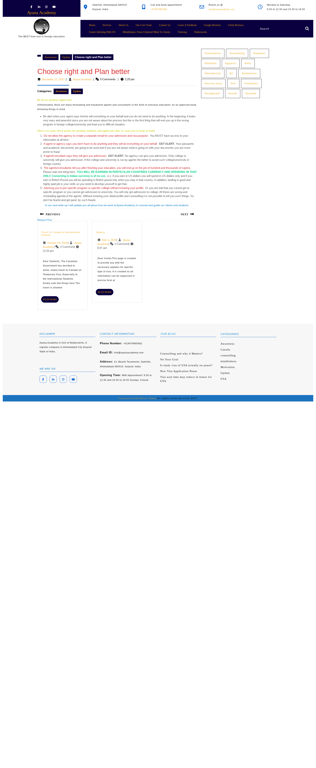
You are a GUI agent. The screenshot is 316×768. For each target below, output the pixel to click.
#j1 (231, 73)
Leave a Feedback (187, 25)
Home (92, 25)
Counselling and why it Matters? (181, 353)
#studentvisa (249, 73)
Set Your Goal (169, 359)
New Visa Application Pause (178, 371)
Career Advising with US (102, 32)
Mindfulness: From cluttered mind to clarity (146, 32)
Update (66, 57)
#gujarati (230, 63)
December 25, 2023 (53, 79)
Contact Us (164, 25)
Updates (100, 232)
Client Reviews (236, 25)
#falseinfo (211, 63)
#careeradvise (213, 53)
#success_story (213, 83)
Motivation (228, 367)
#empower (259, 53)
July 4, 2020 (109, 239)
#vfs (233, 83)
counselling (228, 355)
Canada (225, 349)
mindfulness (228, 361)
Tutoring (182, 32)
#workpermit (212, 93)
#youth (233, 93)
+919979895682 (159, 9)
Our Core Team (144, 25)
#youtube (250, 93)
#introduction (213, 73)
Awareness (50, 57)
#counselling (237, 53)
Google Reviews (212, 25)
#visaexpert (251, 83)
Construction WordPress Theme (137, 398)
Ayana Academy (41, 12)
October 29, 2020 (58, 242)
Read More (51, 300)
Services (107, 25)
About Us (123, 25)
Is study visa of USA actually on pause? (186, 365)
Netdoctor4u (200, 32)
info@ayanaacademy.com (221, 9)
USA (224, 378)
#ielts (248, 63)
